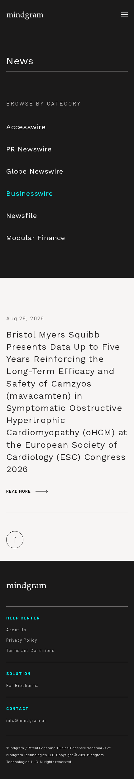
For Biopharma (22, 685)
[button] (124, 14)
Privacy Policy (21, 640)
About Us (16, 630)
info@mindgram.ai (26, 720)
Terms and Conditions (30, 650)
